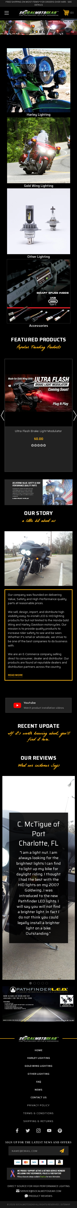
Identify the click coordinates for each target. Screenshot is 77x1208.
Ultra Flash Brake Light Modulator (38, 431)
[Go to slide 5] (46, 983)
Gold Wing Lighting (38, 1066)
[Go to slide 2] (34, 983)
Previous (3, 27)
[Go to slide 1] (30, 983)
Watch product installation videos (44, 708)
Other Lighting (38, 1074)
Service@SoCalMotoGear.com (40, 1191)
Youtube (30, 703)
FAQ (38, 1082)
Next (74, 27)
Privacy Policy (38, 1105)
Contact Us (39, 1097)
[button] (38, 80)
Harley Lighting (38, 1058)
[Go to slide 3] (38, 983)
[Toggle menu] (11, 13)
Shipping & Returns (38, 1121)
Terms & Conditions (38, 1113)
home (38, 1050)
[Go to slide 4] (42, 983)
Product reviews (40, 1196)
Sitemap (65, 1204)
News (38, 1090)
